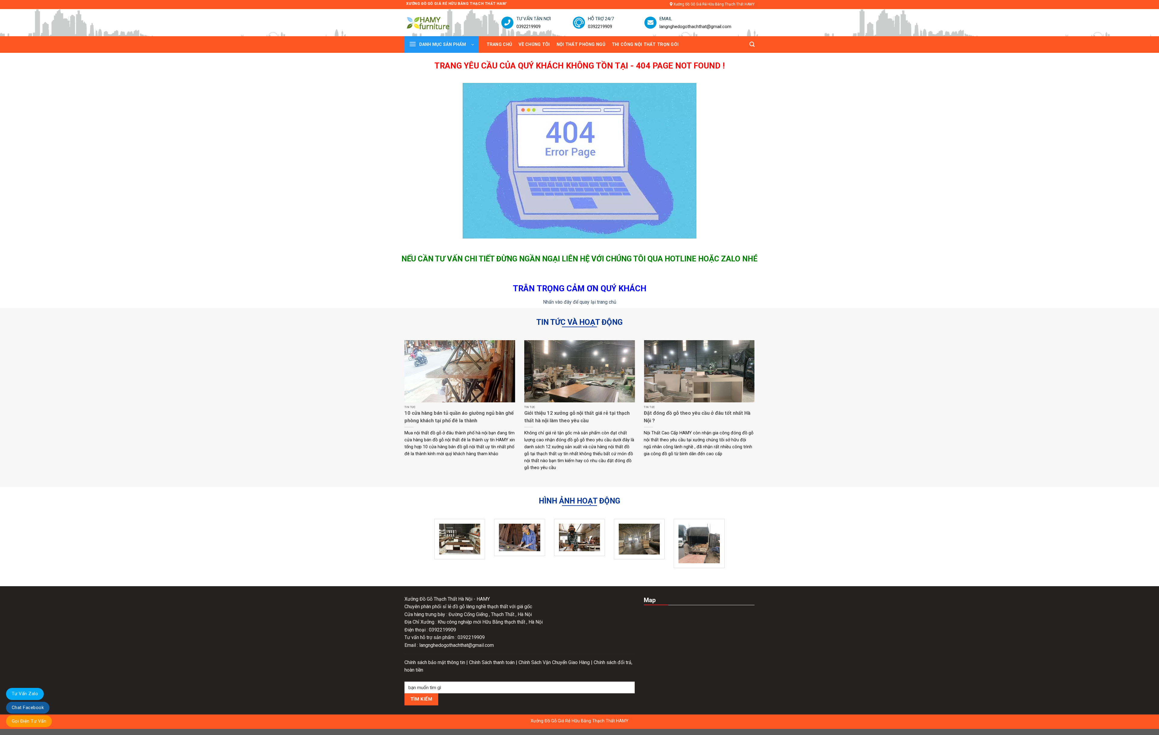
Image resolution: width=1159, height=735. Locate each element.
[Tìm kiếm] (752, 44)
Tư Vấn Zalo (25, 693)
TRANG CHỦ (499, 44)
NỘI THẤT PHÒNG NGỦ (581, 44)
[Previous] (403, 413)
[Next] (755, 413)
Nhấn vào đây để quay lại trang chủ (579, 302)
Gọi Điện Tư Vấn (29, 721)
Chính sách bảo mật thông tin (435, 662)
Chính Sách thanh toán (492, 662)
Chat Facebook (28, 707)
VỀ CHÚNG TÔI (534, 44)
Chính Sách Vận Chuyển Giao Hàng (555, 662)
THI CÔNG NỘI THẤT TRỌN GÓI (645, 44)
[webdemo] (436, 22)
